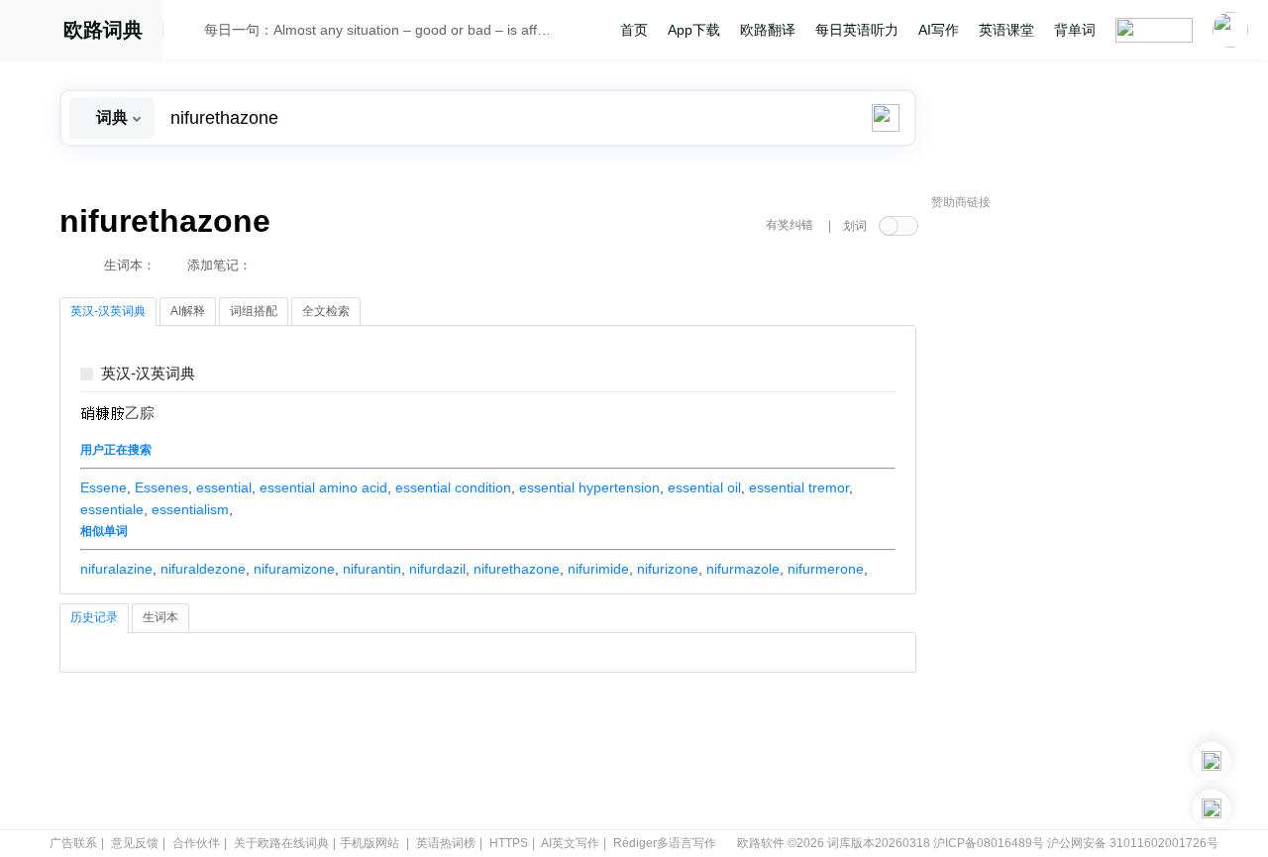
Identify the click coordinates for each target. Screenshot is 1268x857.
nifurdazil (437, 569)
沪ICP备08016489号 (988, 843)
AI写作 (938, 30)
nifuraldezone (203, 569)
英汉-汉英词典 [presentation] (108, 311)
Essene (103, 487)
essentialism (190, 509)
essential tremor (799, 487)
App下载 (694, 30)
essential (224, 487)
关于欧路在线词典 (281, 843)
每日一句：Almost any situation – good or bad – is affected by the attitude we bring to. (378, 30)
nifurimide (598, 569)
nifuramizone (294, 569)
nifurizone (667, 569)
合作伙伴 (196, 843)
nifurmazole (743, 569)
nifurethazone (517, 569)
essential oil (704, 487)
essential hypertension (589, 487)
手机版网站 (369, 843)
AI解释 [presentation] (187, 311)
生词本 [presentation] (160, 617)
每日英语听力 (856, 30)
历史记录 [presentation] (94, 617)
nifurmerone (826, 569)
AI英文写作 (570, 843)
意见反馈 (134, 843)
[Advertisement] (1079, 520)
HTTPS (508, 843)
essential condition (453, 487)
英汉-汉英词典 (148, 374)
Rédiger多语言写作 (664, 843)
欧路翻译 (767, 30)
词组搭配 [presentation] (253, 311)
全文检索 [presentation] (326, 311)
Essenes (161, 487)
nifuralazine (116, 569)
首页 (634, 30)
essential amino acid (323, 487)
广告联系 (73, 843)
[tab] (108, 312)
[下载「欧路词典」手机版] (1211, 761)
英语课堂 (1006, 30)
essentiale (112, 509)
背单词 (1075, 30)
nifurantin (372, 569)
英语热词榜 (446, 843)
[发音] (189, 33)
